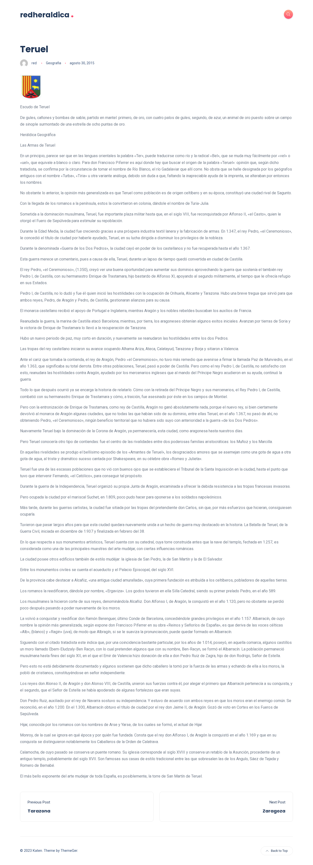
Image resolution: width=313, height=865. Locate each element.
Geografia (53, 63)
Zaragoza (274, 811)
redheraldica (47, 14)
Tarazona (39, 811)
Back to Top (279, 851)
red (34, 63)
